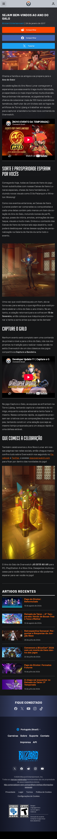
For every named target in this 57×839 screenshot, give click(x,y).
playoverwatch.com (39, 458)
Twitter (15, 458)
